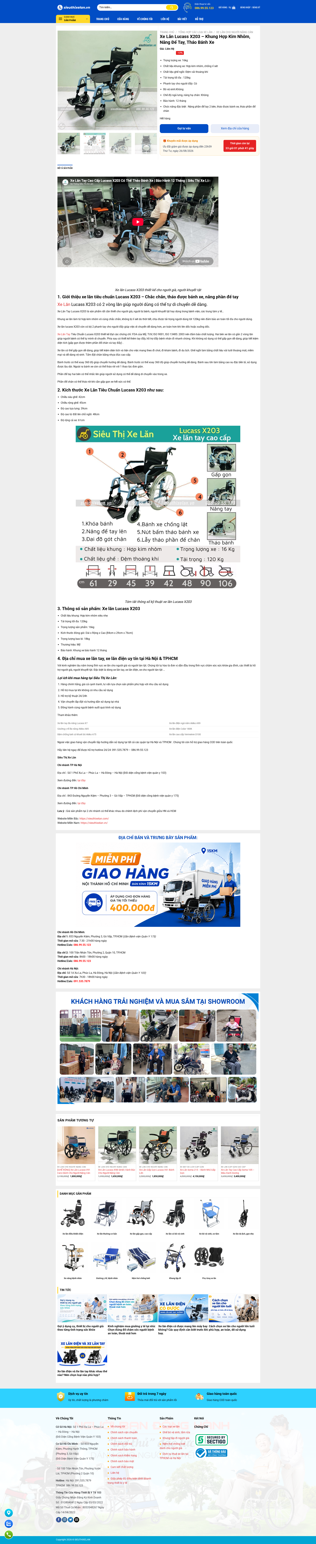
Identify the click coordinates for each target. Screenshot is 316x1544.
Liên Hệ (165, 19)
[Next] (151, 80)
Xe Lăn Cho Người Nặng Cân (234, 32)
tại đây (82, 780)
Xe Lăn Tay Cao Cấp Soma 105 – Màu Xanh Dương (237, 1171)
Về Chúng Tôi (145, 19)
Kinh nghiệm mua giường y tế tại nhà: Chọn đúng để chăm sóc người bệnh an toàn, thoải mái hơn (132, 1330)
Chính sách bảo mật (122, 1461)
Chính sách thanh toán (124, 1438)
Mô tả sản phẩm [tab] (65, 168)
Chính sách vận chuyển (124, 1432)
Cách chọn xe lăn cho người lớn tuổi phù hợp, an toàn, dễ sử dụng (232, 1328)
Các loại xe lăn (171, 1426)
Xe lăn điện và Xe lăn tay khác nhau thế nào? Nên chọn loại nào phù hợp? (82, 1373)
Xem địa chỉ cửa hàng (235, 128)
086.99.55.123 (82, 944)
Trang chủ (167, 32)
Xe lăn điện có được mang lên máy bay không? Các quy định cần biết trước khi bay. (183, 1330)
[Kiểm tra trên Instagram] (64, 1520)
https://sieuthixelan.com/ (94, 818)
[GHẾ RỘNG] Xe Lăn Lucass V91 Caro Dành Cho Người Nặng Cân (73, 1171)
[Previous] (64, 80)
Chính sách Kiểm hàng (124, 1455)
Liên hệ (115, 1472)
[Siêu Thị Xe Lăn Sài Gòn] (74, 7)
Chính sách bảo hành (123, 1449)
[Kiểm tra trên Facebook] (58, 1520)
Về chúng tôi (118, 1426)
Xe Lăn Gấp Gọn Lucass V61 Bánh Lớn (156, 1171)
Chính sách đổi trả (121, 1443)
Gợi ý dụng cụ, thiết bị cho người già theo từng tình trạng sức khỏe (80, 1328)
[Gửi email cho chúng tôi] (76, 1520)
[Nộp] (172, 7)
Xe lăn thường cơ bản (107, 1234)
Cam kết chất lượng (122, 1467)
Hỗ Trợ (199, 19)
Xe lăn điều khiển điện (73, 1234)
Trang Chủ (102, 19)
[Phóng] (62, 126)
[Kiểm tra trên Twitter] (70, 1520)
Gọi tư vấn (184, 128)
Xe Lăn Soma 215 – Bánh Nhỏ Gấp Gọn (197, 1171)
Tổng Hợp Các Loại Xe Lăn (195, 32)
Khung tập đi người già (176, 1438)
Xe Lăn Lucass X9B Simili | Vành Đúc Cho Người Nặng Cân (116, 1171)
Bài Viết (182, 19)
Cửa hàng (123, 19)
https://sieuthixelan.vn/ (94, 822)
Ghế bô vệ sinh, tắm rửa (176, 1432)
